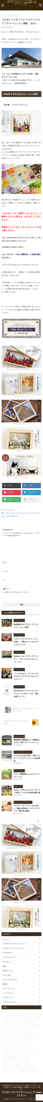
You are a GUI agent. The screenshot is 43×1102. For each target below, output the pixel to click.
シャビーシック (18, 1030)
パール (5, 1039)
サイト (5, 580)
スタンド (29, 1030)
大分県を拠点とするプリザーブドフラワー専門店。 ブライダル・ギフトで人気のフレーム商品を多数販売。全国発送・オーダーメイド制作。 (21, 1087)
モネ (29, 1048)
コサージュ (6, 1030)
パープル (36, 1035)
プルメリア (24, 1044)
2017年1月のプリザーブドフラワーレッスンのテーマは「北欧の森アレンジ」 (26, 693)
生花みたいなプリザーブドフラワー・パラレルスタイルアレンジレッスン (26, 659)
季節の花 (25, 1062)
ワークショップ (29, 513)
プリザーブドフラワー (17, 513)
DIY (25, 1012)
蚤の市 (29, 1070)
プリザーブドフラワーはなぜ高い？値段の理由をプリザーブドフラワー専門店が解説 (27, 808)
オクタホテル (7, 1026)
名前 (5, 562)
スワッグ (5, 1035)
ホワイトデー (20, 1048)
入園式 (5, 1057)
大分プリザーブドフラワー (11, 1062)
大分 (16, 516)
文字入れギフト (29, 1066)
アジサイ (5, 1021)
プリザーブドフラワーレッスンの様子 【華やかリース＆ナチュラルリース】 (26, 642)
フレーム (5, 1044)
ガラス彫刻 (35, 1026)
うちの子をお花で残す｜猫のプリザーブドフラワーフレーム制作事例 (27, 758)
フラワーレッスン (9, 510)
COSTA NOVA (7, 1012)
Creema (17, 1012)
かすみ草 (37, 1017)
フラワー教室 (10, 516)
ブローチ (14, 1044)
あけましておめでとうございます (13, 1017)
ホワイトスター (8, 1048)
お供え (29, 1017)
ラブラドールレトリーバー (11, 1053)
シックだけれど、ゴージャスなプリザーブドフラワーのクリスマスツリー (26, 676)
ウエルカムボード (30, 1021)
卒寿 (20, 1057)
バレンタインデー (24, 1035)
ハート (14, 1035)
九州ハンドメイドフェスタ (31, 1053)
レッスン (6, 513)
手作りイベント (8, 1066)
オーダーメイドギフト (21, 1026)
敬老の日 (18, 1066)
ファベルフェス (15, 1039)
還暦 (35, 1070)
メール (5, 571)
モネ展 (36, 1048)
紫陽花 (21, 1070)
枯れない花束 (7, 1070)
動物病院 (13, 1057)
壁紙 (27, 1057)
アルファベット (16, 1021)
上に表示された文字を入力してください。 (16, 592)
